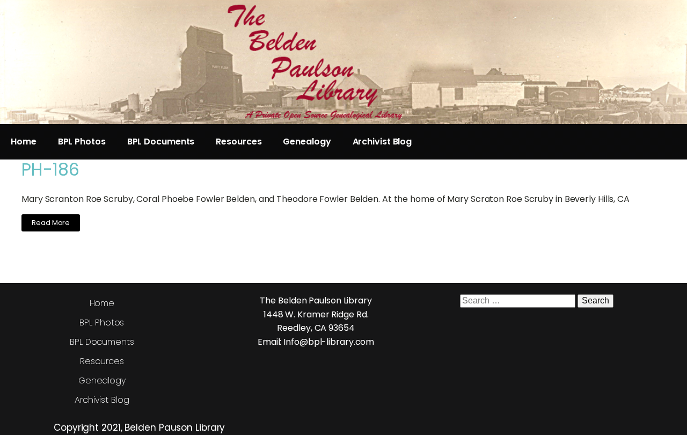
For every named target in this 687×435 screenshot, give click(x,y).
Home (23, 141)
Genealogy (307, 141)
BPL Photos (82, 141)
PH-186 (50, 170)
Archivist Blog (382, 141)
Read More (51, 222)
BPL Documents (161, 141)
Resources (238, 141)
